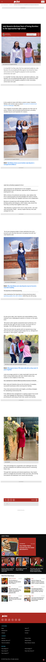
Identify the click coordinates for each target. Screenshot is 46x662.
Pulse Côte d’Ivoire (29, 650)
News (10, 586)
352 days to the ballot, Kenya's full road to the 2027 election (15, 599)
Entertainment (5, 4)
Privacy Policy (28, 638)
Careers (26, 630)
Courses (26, 632)
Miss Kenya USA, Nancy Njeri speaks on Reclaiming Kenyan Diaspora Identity (36, 570)
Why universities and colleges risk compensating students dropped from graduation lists (15, 590)
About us (3, 638)
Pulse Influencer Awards (30, 642)
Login (43, 1)
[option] (8, 565)
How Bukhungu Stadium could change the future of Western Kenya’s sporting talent (37, 590)
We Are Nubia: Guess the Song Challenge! (21, 569)
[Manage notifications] (44, 660)
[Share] (38, 34)
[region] (23, 565)
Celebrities (11, 4)
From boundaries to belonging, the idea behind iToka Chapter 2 (15, 582)
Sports (26, 628)
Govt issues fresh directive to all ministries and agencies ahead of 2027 (37, 599)
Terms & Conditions (5, 642)
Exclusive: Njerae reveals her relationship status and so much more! (7, 570)
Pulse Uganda (4, 653)
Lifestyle (3, 632)
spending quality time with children (13, 296)
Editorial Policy (28, 640)
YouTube (7, 503)
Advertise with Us (5, 640)
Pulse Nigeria (4, 648)
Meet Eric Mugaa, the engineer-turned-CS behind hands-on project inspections (37, 582)
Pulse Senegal (28, 648)
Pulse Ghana (4, 650)
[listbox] (23, 565)
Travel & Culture (12, 578)
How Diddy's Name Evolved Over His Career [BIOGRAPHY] (27, 547)
